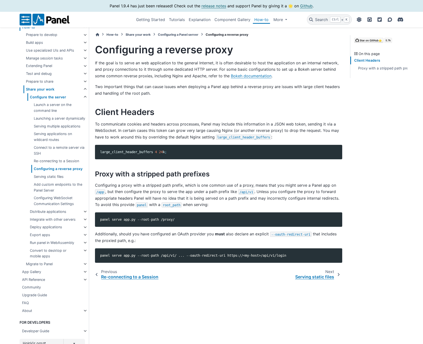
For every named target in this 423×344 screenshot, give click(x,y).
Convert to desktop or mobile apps (48, 253)
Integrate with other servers (53, 219)
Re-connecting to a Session (56, 161)
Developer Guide (35, 331)
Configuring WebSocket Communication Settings (54, 201)
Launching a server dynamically (59, 118)
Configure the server (48, 97)
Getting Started (150, 19)
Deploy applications (46, 227)
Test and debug (39, 73)
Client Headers (367, 60)
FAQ (25, 303)
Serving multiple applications (57, 126)
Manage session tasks (44, 58)
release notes (213, 5)
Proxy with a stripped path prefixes (387, 68)
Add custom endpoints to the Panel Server (58, 187)
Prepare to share (39, 81)
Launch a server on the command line (52, 108)
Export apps (40, 235)
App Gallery (31, 272)
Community (31, 287)
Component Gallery (232, 19)
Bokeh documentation (251, 75)
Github (306, 5)
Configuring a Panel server (178, 34)
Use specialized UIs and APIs (50, 50)
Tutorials (177, 19)
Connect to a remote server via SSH (59, 150)
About (27, 311)
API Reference (33, 279)
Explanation (200, 19)
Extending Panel (39, 66)
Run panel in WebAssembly (52, 243)
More (278, 19)
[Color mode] (359, 19)
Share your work (40, 89)
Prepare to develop (41, 35)
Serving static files (49, 176)
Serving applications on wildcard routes (53, 137)
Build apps (34, 42)
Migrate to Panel (39, 264)
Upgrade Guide (34, 295)
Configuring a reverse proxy (58, 169)
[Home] (97, 34)
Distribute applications (48, 211)
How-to (261, 19)
